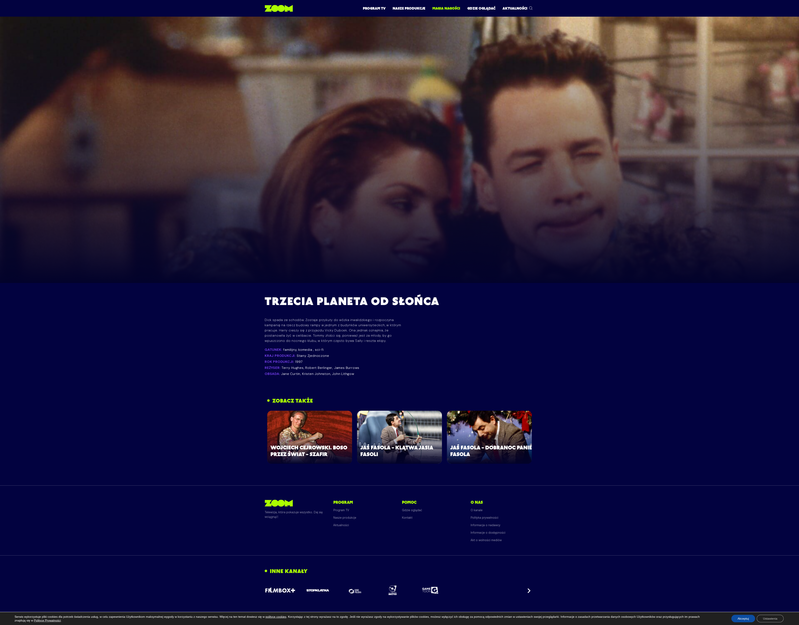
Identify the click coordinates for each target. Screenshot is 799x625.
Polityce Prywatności (47, 620)
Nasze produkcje (409, 8)
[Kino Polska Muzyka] (392, 590)
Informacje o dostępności (488, 532)
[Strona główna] (279, 8)
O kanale (477, 510)
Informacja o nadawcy (485, 525)
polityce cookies (276, 616)
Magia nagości (446, 8)
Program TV (374, 8)
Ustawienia (770, 618)
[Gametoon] (430, 590)
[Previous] (271, 590)
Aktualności (514, 8)
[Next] (527, 590)
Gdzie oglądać (481, 8)
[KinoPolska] (355, 590)
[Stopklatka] (317, 590)
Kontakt (407, 518)
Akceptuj (743, 618)
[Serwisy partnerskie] (399, 590)
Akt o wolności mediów (486, 540)
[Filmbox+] (280, 590)
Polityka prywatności (484, 518)
